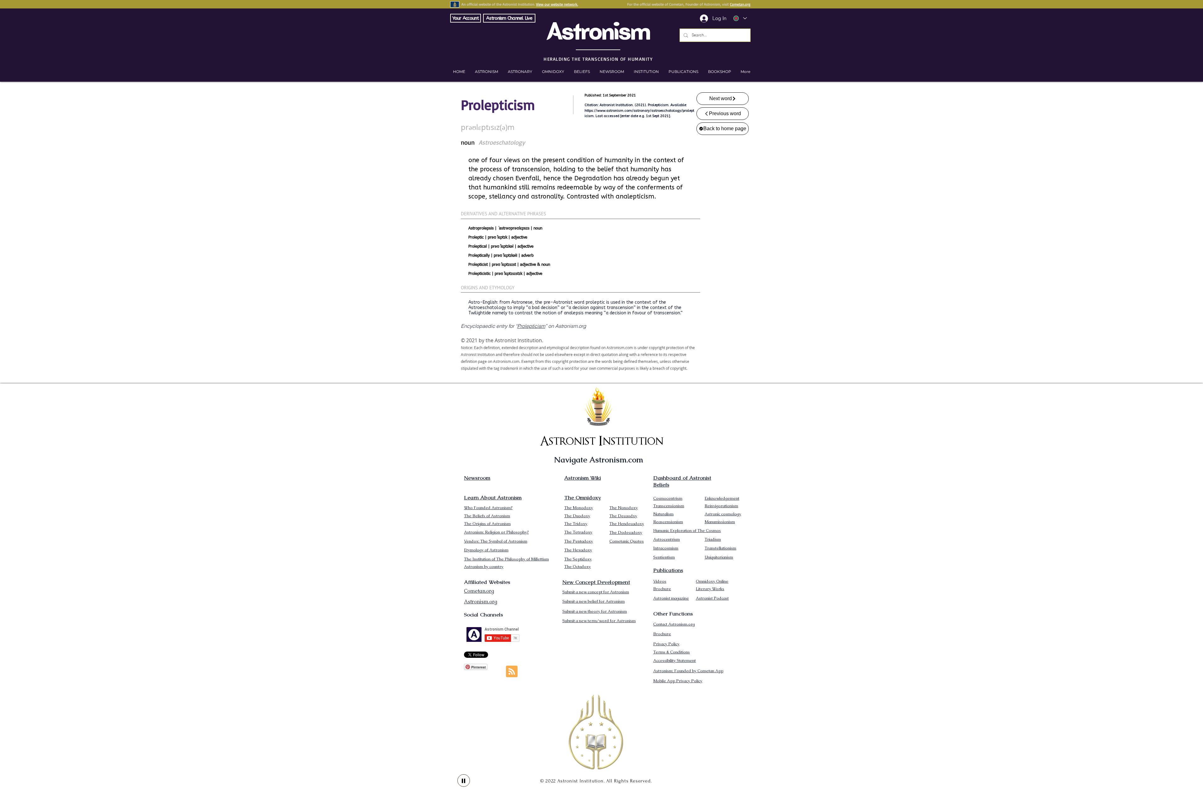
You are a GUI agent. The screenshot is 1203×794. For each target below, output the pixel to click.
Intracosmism (665, 548)
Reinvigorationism (721, 505)
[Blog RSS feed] (512, 672)
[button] (719, 71)
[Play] (464, 780)
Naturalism (663, 514)
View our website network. (557, 4)
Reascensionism (668, 521)
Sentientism (664, 557)
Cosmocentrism (667, 498)
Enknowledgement (722, 498)
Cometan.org (740, 4)
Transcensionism (668, 505)
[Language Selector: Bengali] (740, 18)
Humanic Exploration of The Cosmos (687, 530)
